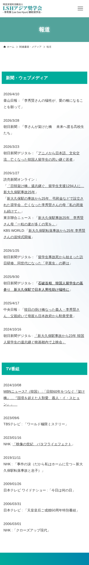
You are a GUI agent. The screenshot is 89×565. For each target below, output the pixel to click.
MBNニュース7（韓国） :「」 (44, 398)
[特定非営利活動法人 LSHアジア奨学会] (22, 8)
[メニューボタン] (80, 8)
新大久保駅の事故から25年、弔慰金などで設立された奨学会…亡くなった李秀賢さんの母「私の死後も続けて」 (43, 204)
